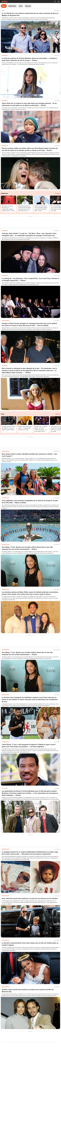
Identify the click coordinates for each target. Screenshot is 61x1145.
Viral (20, 6)
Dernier (28, 6)
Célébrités (12, 6)
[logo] (4, 1)
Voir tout (57, 193)
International (5, 320)
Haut (4, 6)
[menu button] (58, 1)
